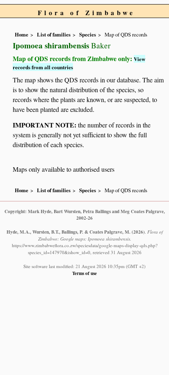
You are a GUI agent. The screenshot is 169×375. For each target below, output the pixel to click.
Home (21, 34)
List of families (54, 34)
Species (87, 34)
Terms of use (84, 273)
